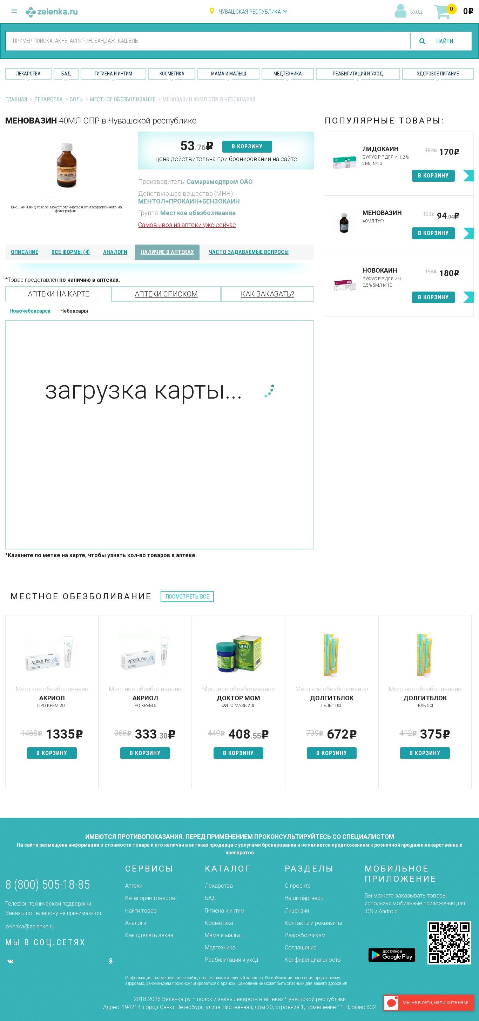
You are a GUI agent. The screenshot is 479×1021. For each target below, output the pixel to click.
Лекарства (28, 73)
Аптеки (133, 885)
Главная (16, 99)
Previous (10, 706)
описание (24, 252)
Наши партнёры (304, 898)
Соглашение (301, 947)
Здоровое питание (438, 73)
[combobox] (204, 41)
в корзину (247, 146)
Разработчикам (305, 935)
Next (468, 706)
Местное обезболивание (122, 99)
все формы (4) (71, 252)
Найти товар (141, 910)
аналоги (115, 252)
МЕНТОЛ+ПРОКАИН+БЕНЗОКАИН (189, 201)
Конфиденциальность (313, 959)
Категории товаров (150, 898)
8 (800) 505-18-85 (47, 884)
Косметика (172, 73)
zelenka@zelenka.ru (29, 926)
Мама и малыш (228, 73)
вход (416, 12)
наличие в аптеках (167, 252)
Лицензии (297, 910)
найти (444, 41)
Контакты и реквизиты (313, 923)
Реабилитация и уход (358, 73)
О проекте (298, 885)
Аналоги (135, 923)
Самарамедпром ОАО (220, 181)
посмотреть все (187, 596)
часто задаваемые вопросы (249, 252)
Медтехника (288, 73)
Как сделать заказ (149, 935)
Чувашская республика (250, 11)
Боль (76, 99)
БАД (66, 73)
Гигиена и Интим (113, 73)
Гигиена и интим (224, 910)
